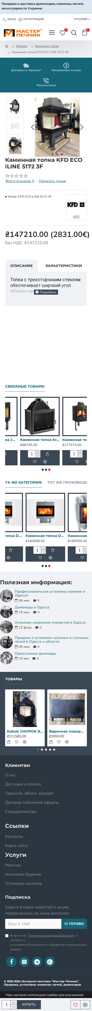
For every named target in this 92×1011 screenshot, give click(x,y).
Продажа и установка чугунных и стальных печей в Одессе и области (51, 640)
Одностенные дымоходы (35, 653)
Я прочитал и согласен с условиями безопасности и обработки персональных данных (48, 942)
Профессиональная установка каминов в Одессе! (50, 593)
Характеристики (63, 265)
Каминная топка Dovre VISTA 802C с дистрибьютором (25, 535)
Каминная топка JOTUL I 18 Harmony (67, 535)
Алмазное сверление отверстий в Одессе (50, 622)
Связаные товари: (25, 386)
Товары (13, 679)
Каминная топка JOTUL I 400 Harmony (67, 439)
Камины (21, 46)
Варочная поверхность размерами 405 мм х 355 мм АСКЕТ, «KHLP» (67, 731)
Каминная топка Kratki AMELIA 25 (25, 439)
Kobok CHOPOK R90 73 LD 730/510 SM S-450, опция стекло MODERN (25, 731)
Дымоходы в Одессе (32, 607)
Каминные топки (47, 46)
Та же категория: (23, 482)
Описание (21, 265)
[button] (33, 127)
